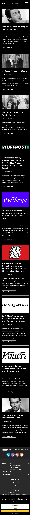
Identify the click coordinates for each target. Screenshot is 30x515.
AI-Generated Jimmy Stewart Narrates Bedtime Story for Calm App (14, 368)
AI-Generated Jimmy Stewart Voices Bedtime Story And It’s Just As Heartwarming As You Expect (13, 163)
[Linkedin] (22, 455)
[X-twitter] (13, 455)
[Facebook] (8, 455)
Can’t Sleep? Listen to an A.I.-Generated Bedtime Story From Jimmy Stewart (14, 318)
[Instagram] (17, 455)
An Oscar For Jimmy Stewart (15, 71)
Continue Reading (9, 47)
